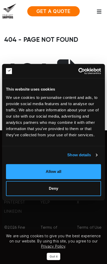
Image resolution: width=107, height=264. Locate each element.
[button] (101, 11)
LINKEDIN (13, 211)
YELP (45, 202)
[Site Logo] (9, 11)
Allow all (53, 171)
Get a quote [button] (53, 11)
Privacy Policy (53, 246)
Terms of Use (89, 227)
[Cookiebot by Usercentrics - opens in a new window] (78, 71)
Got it (54, 256)
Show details (79, 155)
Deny (53, 188)
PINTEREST (14, 202)
